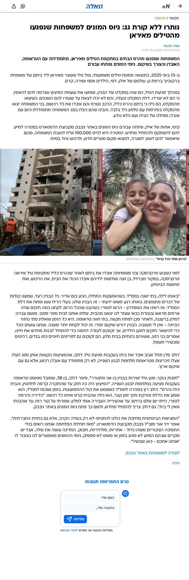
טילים (176, 463)
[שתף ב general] (13, 6)
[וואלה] (94, 6)
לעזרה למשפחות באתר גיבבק (152, 453)
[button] (166, 6)
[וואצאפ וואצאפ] (23, 6)
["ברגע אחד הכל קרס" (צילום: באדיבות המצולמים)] (94, 206)
